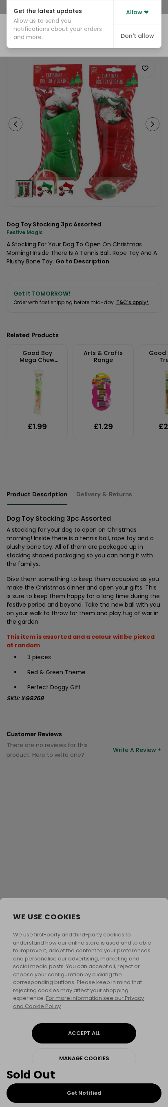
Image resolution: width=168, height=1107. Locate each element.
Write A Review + (137, 750)
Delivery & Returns (104, 494)
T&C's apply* (132, 302)
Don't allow (137, 36)
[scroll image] (24, 189)
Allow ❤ (137, 12)
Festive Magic (25, 232)
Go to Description (82, 261)
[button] (60, 24)
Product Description (37, 494)
